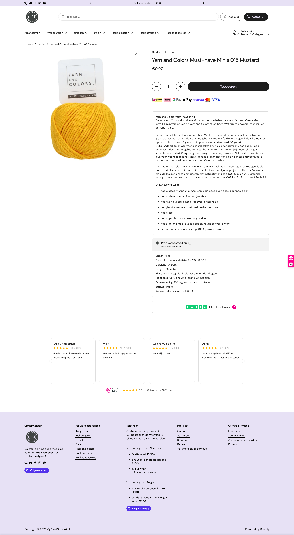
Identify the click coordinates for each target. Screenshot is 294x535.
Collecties (40, 44)
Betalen (182, 444)
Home (27, 44)
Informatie (234, 431)
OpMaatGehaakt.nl (58, 529)
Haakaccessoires (85, 457)
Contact (182, 431)
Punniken (81, 440)
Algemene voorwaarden (242, 440)
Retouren (182, 440)
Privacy (232, 444)
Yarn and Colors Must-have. (210, 160)
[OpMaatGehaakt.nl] (32, 16)
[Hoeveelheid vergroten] (180, 86)
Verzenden (183, 435)
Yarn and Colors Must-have (206, 124)
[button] (256, 17)
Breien (79, 444)
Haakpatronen (84, 453)
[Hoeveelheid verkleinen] (156, 86)
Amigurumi (81, 431)
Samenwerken (236, 435)
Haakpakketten (84, 448)
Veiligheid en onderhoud (192, 448)
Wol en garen (83, 435)
